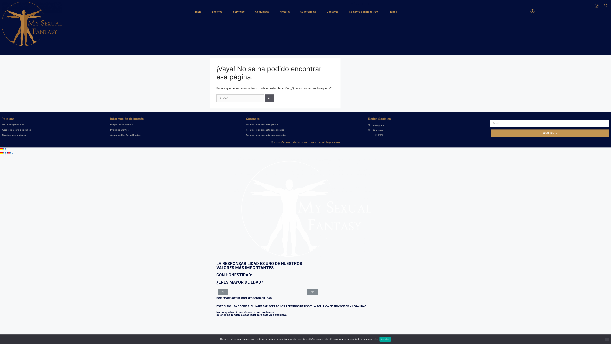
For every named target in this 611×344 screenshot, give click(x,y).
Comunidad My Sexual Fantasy (125, 135)
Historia (285, 11)
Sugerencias (308, 11)
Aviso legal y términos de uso (16, 130)
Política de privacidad (13, 124)
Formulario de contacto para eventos (265, 130)
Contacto (332, 11)
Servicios (239, 11)
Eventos (217, 11)
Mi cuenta (360, 3)
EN (12, 153)
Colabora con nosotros (363, 11)
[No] (607, 339)
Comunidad (262, 11)
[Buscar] (269, 98)
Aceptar (385, 339)
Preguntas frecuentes (121, 124)
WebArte (336, 142)
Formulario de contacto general (262, 124)
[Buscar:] (240, 98)
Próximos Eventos (119, 130)
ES (4, 149)
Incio (198, 11)
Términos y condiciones (14, 135)
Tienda (392, 11)
